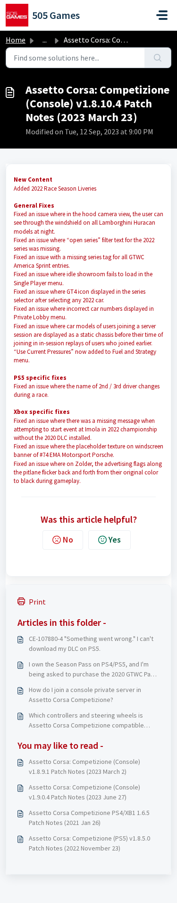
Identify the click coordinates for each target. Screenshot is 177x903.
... (44, 39)
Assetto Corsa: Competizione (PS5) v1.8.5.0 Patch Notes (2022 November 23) (89, 843)
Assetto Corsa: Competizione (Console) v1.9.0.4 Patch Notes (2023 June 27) (84, 792)
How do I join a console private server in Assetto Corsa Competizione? (85, 694)
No (68, 539)
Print (37, 601)
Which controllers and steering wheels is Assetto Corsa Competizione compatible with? (86, 720)
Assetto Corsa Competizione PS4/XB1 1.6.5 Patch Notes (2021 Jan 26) (89, 817)
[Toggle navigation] (161, 15)
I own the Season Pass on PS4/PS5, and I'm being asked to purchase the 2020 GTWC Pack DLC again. (93, 669)
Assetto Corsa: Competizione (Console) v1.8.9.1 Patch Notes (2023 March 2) (84, 766)
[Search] (157, 57)
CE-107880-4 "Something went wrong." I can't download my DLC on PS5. (91, 643)
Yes (115, 539)
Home (15, 39)
